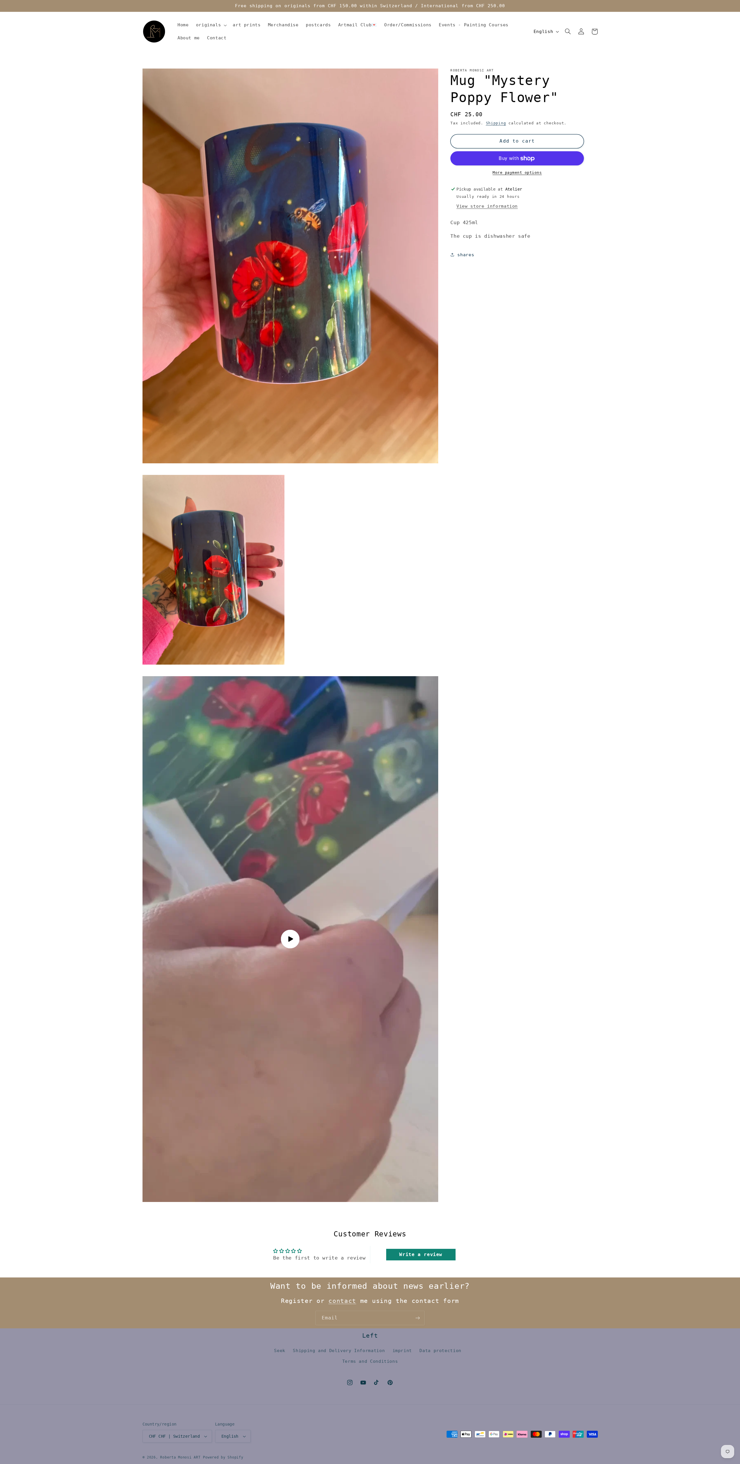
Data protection (440, 1350)
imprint (402, 1350)
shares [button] (465, 254)
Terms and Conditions (370, 1361)
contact (342, 1300)
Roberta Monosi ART (180, 1457)
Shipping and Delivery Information (339, 1350)
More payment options (517, 173)
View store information (487, 206)
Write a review (420, 1254)
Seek (279, 1350)
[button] (210, 25)
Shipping (496, 123)
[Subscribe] (417, 1318)
